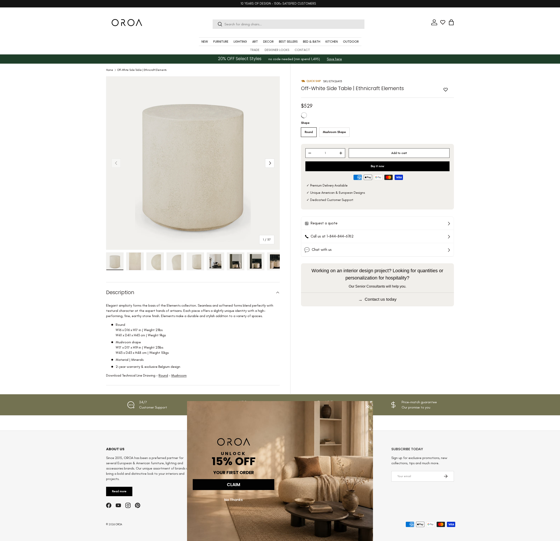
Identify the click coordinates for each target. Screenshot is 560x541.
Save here (334, 59)
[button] (451, 22)
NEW (204, 41)
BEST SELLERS (288, 41)
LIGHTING (240, 41)
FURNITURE (220, 41)
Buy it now (377, 166)
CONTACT (302, 50)
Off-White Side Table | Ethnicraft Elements (141, 70)
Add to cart (399, 153)
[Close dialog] (367, 406)
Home (109, 70)
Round (163, 375)
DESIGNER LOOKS (277, 50)
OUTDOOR (351, 41)
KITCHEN (332, 41)
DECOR (268, 41)
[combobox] (288, 24)
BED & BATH (311, 41)
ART (255, 41)
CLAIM (233, 485)
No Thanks (233, 499)
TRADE (254, 50)
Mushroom (179, 375)
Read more (119, 491)
